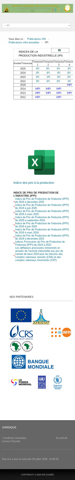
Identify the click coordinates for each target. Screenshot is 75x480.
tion (59, 241)
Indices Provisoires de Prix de (32, 241)
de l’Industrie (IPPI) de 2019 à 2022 (40, 243)
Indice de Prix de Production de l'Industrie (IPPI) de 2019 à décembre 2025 (42, 200)
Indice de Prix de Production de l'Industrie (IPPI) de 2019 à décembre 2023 (42, 237)
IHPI (69, 84)
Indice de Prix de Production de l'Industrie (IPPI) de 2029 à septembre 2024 (42, 219)
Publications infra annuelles (24, 42)
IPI (37, 68)
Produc (53, 241)
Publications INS (36, 39)
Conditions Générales (15, 438)
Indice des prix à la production (33, 182)
